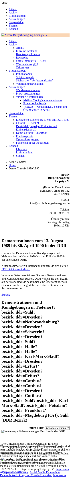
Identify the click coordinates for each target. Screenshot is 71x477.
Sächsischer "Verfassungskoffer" (35, 80)
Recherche (22, 57)
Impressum (59, 475)
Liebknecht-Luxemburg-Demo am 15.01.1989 (42, 119)
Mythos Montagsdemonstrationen (42, 100)
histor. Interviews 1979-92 (31, 60)
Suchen (20, 155)
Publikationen (24, 73)
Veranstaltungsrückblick (30, 83)
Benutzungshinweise (28, 54)
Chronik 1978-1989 (27, 123)
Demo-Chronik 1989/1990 (31, 132)
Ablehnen (20, 472)
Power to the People (34, 103)
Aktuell (13, 9)
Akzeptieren (7, 472)
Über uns (21, 149)
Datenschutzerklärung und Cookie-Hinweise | (26, 475)
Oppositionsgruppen (27, 139)
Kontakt (13, 28)
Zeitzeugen (22, 67)
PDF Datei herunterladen (15, 269)
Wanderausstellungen (28, 90)
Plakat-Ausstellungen (28, 93)
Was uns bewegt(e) (27, 64)
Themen (13, 25)
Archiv (13, 12)
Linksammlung (24, 152)
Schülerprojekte (25, 77)
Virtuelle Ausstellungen (29, 96)
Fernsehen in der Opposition (32, 142)
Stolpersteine (16, 22)
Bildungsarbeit (17, 15)
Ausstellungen (17, 19)
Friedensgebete (24, 136)
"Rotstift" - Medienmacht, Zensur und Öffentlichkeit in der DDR (45, 108)
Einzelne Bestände (26, 51)
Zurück (5, 294)
